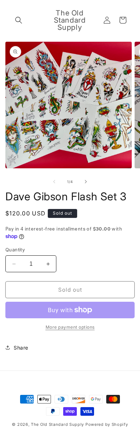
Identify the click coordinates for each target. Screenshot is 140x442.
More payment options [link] (70, 327)
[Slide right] (86, 182)
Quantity (15, 249)
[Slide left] (54, 182)
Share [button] (21, 348)
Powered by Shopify (106, 424)
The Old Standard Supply (57, 424)
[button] (19, 20)
